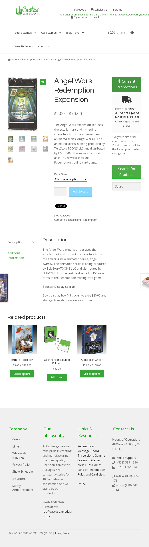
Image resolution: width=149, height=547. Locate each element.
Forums (117, 9)
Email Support (126, 458)
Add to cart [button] (57, 377)
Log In (96, 17)
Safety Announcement (22, 488)
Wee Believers (24, 46)
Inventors (19, 479)
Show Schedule (22, 472)
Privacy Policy (21, 465)
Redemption (29, 59)
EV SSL (81, 484)
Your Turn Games (89, 465)
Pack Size (60, 174)
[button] (43, 82)
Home (15, 59)
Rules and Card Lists (91, 474)
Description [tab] (15, 242)
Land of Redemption (91, 470)
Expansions (45, 59)
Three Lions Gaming (91, 455)
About (41, 46)
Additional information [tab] (16, 255)
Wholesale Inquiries (19, 455)
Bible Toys (72, 32)
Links (16, 446)
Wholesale (100, 9)
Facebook (79, 9)
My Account (80, 17)
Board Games (23, 32)
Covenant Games (88, 460)
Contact (17, 439)
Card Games (49, 32)
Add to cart (80, 191)
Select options (22, 373)
